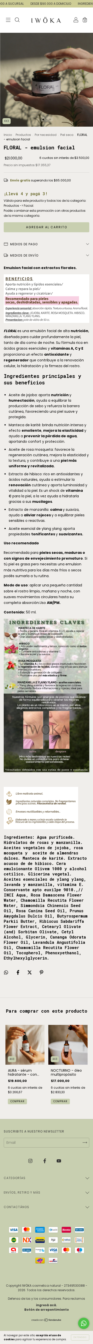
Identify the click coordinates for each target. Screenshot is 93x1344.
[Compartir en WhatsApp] (6, 972)
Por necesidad (46, 135)
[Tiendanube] (46, 1320)
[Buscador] (17, 20)
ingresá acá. (46, 1305)
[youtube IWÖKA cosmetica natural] (59, 1161)
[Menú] (8, 20)
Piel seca (66, 135)
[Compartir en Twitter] (30, 972)
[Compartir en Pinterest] (41, 972)
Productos (24, 135)
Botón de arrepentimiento (46, 1309)
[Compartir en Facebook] (18, 972)
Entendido (80, 1337)
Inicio (8, 135)
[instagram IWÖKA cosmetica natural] (31, 1161)
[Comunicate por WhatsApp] (83, 1323)
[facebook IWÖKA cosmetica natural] (45, 1161)
